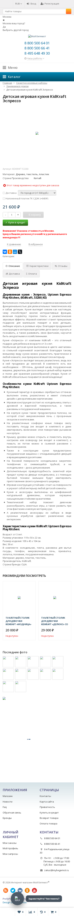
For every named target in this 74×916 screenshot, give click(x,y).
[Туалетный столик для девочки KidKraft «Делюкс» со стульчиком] (54, 597)
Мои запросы (10, 853)
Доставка (11, 192)
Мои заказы (10, 843)
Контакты (45, 796)
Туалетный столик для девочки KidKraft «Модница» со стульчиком (18, 621)
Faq (5, 807)
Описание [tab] (14, 266)
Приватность (47, 807)
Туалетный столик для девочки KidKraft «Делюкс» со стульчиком (54, 621)
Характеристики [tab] (38, 266)
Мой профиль (10, 848)
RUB (17, 3)
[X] (20, 252)
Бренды (7, 818)
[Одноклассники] (10, 252)
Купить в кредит (49, 812)
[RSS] (5, 890)
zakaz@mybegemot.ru (56, 870)
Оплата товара (48, 823)
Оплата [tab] (32, 273)
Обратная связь (12, 812)
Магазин (8, 796)
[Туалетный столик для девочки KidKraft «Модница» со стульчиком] (19, 597)
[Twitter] (13, 890)
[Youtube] (34, 890)
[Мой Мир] (15, 252)
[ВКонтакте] (5, 252)
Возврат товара (49, 818)
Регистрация (52, 3)
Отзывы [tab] (62, 266)
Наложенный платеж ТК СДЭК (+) (26, 198)
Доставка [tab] (14, 273)
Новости (7, 801)
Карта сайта (47, 801)
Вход (33, 3)
